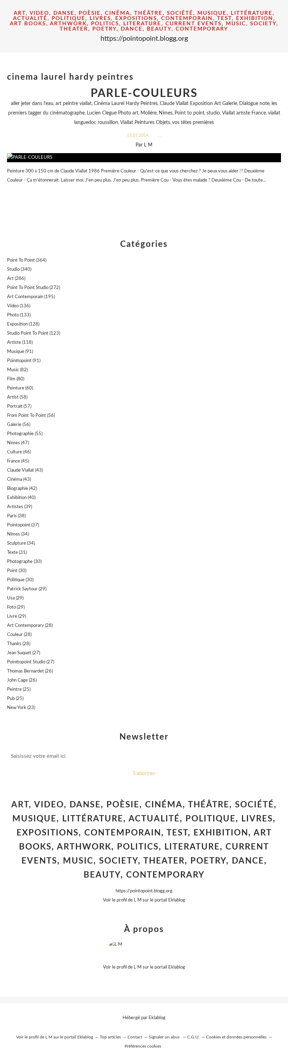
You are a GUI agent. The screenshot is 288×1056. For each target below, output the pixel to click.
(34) (18, 534)
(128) (23, 324)
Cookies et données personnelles (236, 1037)
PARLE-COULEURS (144, 93)
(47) (18, 443)
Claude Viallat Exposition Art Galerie (198, 103)
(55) (24, 434)
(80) (15, 379)
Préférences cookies (143, 1046)
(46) (19, 452)
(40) (21, 498)
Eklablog (157, 1018)
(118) (20, 342)
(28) (30, 625)
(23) (21, 708)
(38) (16, 516)
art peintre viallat (73, 103)
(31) (17, 552)
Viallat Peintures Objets (145, 122)
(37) (23, 525)
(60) (20, 388)
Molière (148, 113)
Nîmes (165, 113)
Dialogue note (254, 103)
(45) (18, 461)
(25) (19, 689)
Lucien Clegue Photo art (112, 113)
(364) (26, 260)
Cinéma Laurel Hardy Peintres (126, 103)
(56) (31, 415)
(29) (26, 589)
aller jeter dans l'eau (32, 103)
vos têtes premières (193, 122)
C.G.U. (193, 1037)
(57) (19, 406)
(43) (25, 470)
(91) (20, 351)
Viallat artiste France (244, 113)
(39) (19, 507)
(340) (19, 269)
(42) (22, 488)
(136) (18, 306)
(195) (31, 297)
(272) (33, 288)
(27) (23, 653)
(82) (17, 370)
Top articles (110, 1037)
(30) (24, 561)
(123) (33, 333)
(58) (17, 397)
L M (138, 900)
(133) (19, 315)
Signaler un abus (165, 1037)
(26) (30, 671)
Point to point (189, 113)
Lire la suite (144, 194)
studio (213, 113)
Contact (134, 1037)
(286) (16, 278)
